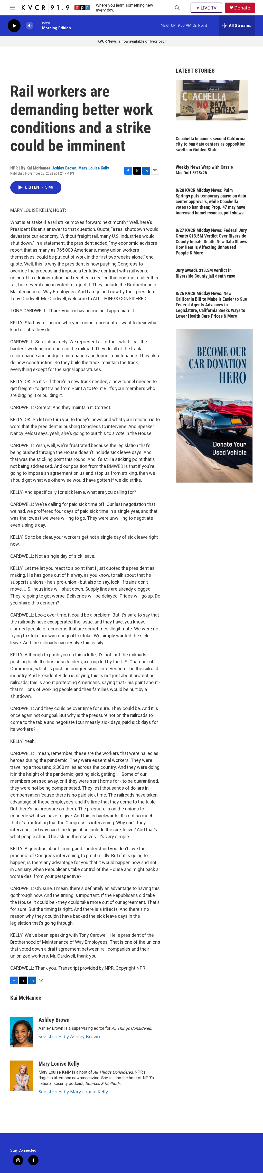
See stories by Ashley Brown (69, 1036)
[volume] (29, 26)
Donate (242, 8)
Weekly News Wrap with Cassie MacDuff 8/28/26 (204, 169)
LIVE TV (209, 8)
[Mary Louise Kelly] (21, 1076)
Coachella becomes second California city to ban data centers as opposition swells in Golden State (211, 144)
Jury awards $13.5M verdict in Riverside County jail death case (205, 273)
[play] (14, 26)
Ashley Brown (64, 168)
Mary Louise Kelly (93, 168)
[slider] (38, 25)
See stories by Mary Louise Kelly (73, 1092)
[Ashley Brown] (21, 1032)
